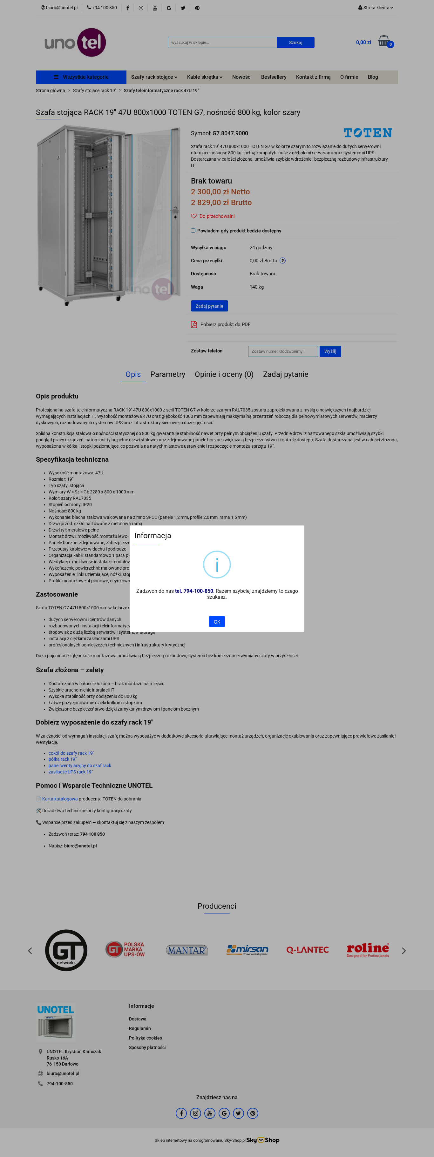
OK (217, 622)
